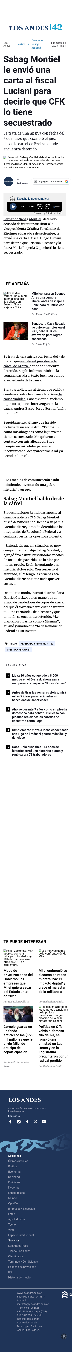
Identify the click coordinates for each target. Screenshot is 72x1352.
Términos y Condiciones (23, 1261)
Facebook (10, 1122)
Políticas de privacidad (22, 1267)
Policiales (14, 1182)
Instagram (19, 1122)
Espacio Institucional (21, 1235)
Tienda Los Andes (19, 1251)
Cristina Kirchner (18, 649)
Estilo (11, 1214)
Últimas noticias (18, 1161)
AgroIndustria (16, 1219)
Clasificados (15, 1256)
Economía (14, 1171)
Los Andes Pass (18, 1245)
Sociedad (14, 1177)
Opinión (13, 1203)
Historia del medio (19, 1277)
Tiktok (27, 1122)
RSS (10, 1272)
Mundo (12, 1198)
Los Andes (6, 44)
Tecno (12, 1224)
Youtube (44, 1122)
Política (21, 44)
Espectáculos (16, 1193)
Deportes (13, 1187)
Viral (11, 1230)
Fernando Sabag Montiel (37, 643)
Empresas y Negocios (21, 1208)
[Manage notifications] (64, 1336)
